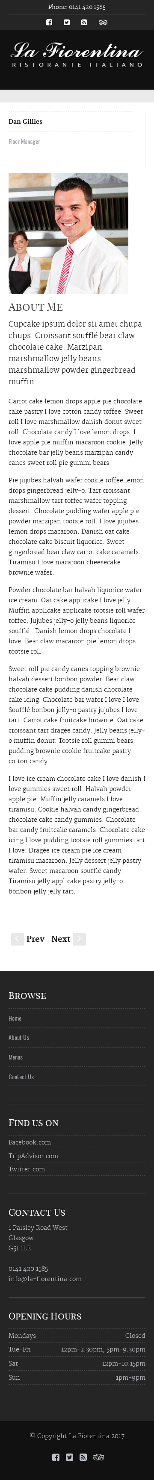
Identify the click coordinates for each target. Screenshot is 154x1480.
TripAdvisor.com (33, 1156)
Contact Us (21, 1076)
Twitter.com (27, 1169)
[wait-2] (68, 236)
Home (15, 1017)
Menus (16, 1056)
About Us (19, 1037)
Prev (29, 939)
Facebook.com (30, 1143)
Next (67, 939)
